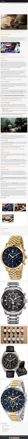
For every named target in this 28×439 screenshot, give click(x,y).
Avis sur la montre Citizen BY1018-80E (5, 281)
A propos (21, 434)
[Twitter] (2, 197)
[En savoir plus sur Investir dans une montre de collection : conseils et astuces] (8, 218)
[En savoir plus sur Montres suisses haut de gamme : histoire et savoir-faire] (20, 207)
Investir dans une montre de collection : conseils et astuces (7, 223)
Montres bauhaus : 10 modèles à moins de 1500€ (6, 325)
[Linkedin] (5, 197)
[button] (4, 36)
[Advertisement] (14, 9)
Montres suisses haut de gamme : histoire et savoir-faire (19, 212)
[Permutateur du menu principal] (26, 1)
